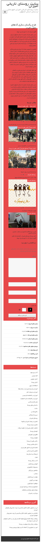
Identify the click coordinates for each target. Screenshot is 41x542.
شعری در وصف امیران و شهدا (29, 421)
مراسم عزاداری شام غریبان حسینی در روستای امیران (22, 125)
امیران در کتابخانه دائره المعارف (29, 399)
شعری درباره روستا (32, 425)
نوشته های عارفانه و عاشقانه (30, 490)
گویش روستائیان (33, 464)
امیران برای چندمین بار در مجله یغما (28, 389)
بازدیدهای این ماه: (33, 335)
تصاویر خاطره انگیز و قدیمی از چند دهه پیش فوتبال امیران (21, 509)
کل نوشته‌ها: (34, 350)
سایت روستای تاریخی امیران (22, 5)
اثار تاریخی (35, 376)
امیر (36, 527)
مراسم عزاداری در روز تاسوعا (28, 172)
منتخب (36, 474)
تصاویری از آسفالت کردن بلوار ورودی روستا (21, 527)
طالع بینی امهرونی (33, 434)
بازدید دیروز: (34, 328)
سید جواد (19, 32)
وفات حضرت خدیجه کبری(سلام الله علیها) (25, 178)
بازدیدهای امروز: (33, 324)
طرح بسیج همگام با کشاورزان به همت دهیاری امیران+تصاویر (24, 232)
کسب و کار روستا (33, 461)
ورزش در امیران (33, 493)
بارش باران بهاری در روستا (26, 524)
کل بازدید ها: (34, 343)
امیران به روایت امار (32, 392)
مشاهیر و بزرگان (33, 470)
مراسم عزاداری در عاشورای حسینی (27, 146)
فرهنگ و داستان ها (32, 454)
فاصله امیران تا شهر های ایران (29, 447)
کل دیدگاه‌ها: (34, 354)
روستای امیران (25, 148)
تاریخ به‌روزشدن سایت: (31, 358)
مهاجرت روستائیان (33, 477)
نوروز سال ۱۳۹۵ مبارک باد (29, 211)
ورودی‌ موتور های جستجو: (31, 346)
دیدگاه (34, 256)
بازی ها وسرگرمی (33, 402)
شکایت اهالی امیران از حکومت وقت (28, 428)
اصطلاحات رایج (34, 385)
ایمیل (34, 289)
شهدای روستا (34, 431)
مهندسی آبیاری (33, 480)
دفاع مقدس (34, 412)
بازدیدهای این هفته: (32, 331)
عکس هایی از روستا (23, 106)
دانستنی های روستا (32, 405)
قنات (36, 457)
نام (35, 280)
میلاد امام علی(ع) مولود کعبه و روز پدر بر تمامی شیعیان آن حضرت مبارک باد (20, 520)
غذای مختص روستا (32, 444)
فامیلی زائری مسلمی (32, 451)
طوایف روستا (34, 438)
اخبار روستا (33, 106)
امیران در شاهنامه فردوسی (30, 395)
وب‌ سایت (33, 297)
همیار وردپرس (25, 539)
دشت (36, 408)
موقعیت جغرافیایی (32, 483)
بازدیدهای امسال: (33, 339)
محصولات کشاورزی (32, 467)
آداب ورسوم (34, 372)
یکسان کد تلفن (16, 236)
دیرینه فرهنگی (33, 415)
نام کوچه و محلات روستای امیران (29, 487)
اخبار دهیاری (34, 379)
